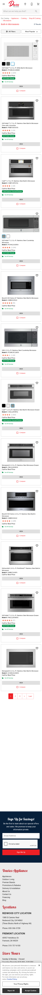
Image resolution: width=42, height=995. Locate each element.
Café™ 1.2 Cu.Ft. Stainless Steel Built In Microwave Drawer (21, 410)
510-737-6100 (14, 945)
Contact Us (6, 894)
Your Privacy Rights (21, 984)
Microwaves (7, 20)
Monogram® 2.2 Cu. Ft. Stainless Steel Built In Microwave (20, 671)
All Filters (12, 31)
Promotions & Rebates (11, 885)
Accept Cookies (30, 991)
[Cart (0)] (38, 4)
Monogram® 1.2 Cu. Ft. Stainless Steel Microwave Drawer (20, 465)
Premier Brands (8, 882)
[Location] (25, 4)
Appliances (15, 18)
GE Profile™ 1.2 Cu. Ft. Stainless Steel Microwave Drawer (20, 615)
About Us (6, 891)
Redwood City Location (16, 913)
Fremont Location (13, 933)
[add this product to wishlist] (37, 41)
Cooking (24, 18)
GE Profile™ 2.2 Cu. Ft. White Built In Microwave (17, 68)
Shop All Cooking (34, 18)
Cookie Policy (12, 979)
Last (30, 696)
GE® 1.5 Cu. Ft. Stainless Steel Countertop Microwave (19, 350)
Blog (4, 900)
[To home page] (14, 4)
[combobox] (31, 31)
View (21, 86)
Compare (22, 91)
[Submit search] (36, 11)
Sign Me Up (21, 852)
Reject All (11, 991)
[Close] (39, 965)
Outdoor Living (8, 879)
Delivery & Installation (11, 888)
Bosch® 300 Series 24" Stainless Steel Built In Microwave (20, 298)
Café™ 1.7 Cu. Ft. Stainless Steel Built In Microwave (18, 181)
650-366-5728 (14, 928)
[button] (4, 4)
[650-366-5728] (32, 4)
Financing (6, 897)
